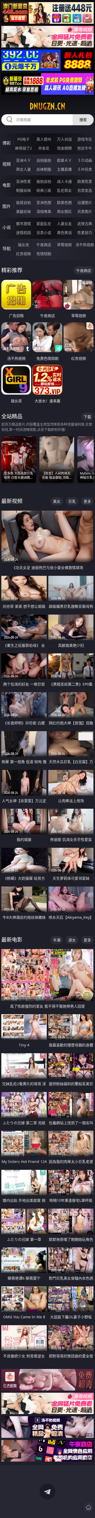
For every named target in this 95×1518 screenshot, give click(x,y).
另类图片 (84, 211)
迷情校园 (23, 232)
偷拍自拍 (43, 181)
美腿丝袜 (23, 211)
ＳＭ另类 (84, 169)
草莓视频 (64, 244)
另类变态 (84, 190)
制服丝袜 (23, 190)
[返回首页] (88, 1507)
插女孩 (23, 244)
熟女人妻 (23, 169)
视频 (6, 164)
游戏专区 (84, 139)
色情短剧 (43, 253)
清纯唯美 (43, 211)
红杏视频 (23, 253)
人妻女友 (64, 223)
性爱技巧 (84, 232)
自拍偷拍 (43, 160)
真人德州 (43, 139)
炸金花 (43, 148)
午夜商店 (43, 244)
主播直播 (64, 169)
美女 (56, 501)
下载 (87, 416)
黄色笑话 (64, 232)
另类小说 (43, 232)
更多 (87, 501)
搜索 (83, 119)
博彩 (6, 143)
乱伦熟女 (64, 190)
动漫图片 (84, 202)
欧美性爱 (84, 181)
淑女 (72, 939)
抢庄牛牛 (84, 148)
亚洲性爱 (23, 181)
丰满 (56, 939)
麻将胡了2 (23, 148)
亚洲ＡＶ (23, 160)
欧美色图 (64, 202)
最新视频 (11, 501)
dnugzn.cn (47, 106)
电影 (6, 185)
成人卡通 (64, 181)
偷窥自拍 (23, 202)
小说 (6, 227)
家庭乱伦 (43, 223)
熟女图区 (64, 211)
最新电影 (11, 939)
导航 (6, 248)
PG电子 (23, 139)
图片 (6, 206)
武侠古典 (84, 223)
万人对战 (64, 139)
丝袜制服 (43, 169)
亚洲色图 (43, 202)
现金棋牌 (64, 148)
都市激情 (23, 223)
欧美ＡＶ (64, 160)
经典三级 (43, 190)
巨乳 (72, 501)
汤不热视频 (84, 244)
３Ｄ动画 (84, 160)
